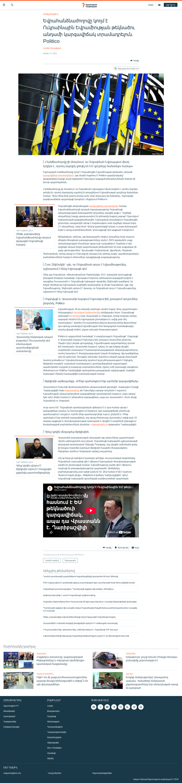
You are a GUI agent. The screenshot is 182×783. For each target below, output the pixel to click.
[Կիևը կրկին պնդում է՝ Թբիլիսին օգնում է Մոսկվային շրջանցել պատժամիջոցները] (34, 448)
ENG (150, 5)
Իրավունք (51, 716)
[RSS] (127, 707)
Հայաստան (41, 653)
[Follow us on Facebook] (93, 707)
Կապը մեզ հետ (54, 773)
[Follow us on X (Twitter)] (100, 707)
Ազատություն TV (10, 706)
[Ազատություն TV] (159, 5)
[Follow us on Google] (141, 707)
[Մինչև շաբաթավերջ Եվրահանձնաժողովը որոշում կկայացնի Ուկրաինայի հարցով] (34, 216)
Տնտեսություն (53, 721)
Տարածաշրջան (54, 737)
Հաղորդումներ (9, 721)
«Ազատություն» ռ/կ (12, 773)
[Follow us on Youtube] (107, 707)
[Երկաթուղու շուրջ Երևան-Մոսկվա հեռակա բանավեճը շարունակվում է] (108, 660)
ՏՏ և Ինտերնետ (54, 748)
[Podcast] (134, 707)
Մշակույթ (51, 753)
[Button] (134, 60)
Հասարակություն (45, 674)
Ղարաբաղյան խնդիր (56, 732)
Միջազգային (51, 14)
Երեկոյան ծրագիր (11, 727)
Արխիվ (50, 758)
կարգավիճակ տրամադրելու (104, 206)
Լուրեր (50, 706)
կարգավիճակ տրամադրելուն (58, 175)
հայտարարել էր (99, 424)
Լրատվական (9, 716)
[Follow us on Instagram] (120, 707)
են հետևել (74, 315)
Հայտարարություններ (102, 773)
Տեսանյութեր (9, 711)
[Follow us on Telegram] (114, 707)
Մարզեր (129, 674)
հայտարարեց (72, 390)
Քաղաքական (53, 711)
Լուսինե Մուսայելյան (52, 48)
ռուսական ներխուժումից (87, 312)
